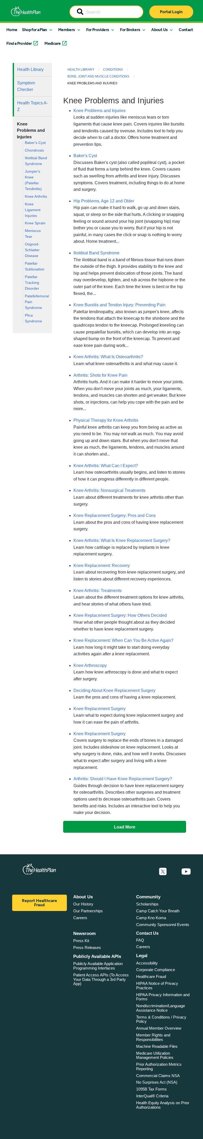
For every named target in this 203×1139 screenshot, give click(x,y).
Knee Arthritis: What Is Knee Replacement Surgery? (121, 540)
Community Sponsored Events (162, 924)
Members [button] (66, 29)
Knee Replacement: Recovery (101, 565)
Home (11, 29)
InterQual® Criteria (152, 1096)
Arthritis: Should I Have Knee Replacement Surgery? (122, 779)
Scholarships (147, 904)
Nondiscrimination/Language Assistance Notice (160, 1008)
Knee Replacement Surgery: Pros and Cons (114, 515)
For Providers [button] (97, 29)
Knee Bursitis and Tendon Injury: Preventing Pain (119, 305)
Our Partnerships (88, 911)
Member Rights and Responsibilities (153, 1037)
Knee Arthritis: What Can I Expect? (105, 465)
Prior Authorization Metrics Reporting (159, 1066)
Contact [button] (186, 29)
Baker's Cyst (35, 143)
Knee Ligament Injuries (32, 210)
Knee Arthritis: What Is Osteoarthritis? (108, 357)
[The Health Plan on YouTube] (186, 871)
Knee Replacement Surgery (99, 708)
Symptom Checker (26, 86)
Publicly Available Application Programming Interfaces (98, 965)
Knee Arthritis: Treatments (97, 590)
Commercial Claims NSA (158, 1075)
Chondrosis (34, 150)
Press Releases (87, 947)
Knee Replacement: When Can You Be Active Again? (123, 640)
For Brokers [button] (130, 29)
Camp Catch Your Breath (157, 911)
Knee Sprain (35, 223)
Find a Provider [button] (19, 43)
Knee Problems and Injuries (99, 110)
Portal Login (171, 11)
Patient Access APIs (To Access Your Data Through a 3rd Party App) (101, 979)
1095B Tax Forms (151, 1089)
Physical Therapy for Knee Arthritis (105, 420)
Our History (83, 904)
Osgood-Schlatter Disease (32, 250)
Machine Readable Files (157, 1046)
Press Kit (81, 940)
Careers (80, 917)
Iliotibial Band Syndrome (96, 253)
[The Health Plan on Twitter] (163, 871)
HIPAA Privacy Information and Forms (163, 996)
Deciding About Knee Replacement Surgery (114, 690)
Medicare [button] (52, 43)
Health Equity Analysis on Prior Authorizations (162, 1105)
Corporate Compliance (155, 969)
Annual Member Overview (158, 1028)
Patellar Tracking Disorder (32, 282)
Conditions (113, 69)
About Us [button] (159, 29)
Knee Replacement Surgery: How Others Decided (120, 615)
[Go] (80, 12)
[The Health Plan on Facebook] (148, 871)
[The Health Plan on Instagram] (174, 871)
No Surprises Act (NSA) (156, 1082)
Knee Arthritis (36, 196)
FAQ (140, 940)
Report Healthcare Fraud (39, 902)
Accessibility (147, 963)
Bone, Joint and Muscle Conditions (98, 76)
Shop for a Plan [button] (34, 29)
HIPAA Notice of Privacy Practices (157, 985)
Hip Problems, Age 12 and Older (103, 201)
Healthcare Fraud (151, 976)
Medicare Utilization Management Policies (154, 1055)
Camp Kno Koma (151, 917)
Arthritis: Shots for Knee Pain (100, 375)
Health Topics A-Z (32, 106)
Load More (124, 827)
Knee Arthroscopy (90, 665)
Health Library (30, 69)
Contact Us (147, 933)
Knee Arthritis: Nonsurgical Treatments (109, 490)
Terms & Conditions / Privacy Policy (161, 1019)
